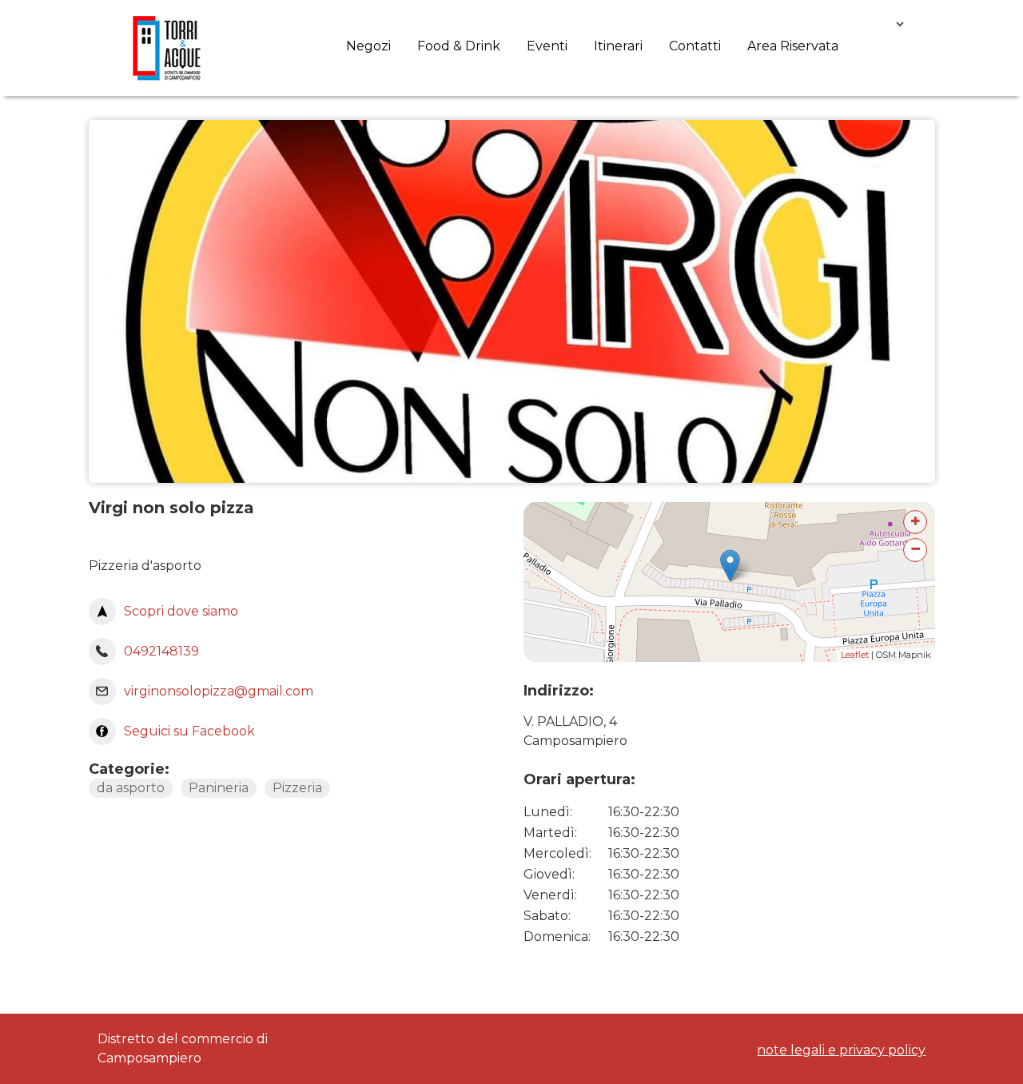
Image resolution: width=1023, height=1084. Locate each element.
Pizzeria (297, 787)
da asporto (131, 787)
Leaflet (855, 654)
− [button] (915, 549)
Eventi (547, 46)
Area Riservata (792, 46)
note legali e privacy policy (841, 1050)
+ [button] (915, 521)
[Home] (167, 48)
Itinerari (618, 46)
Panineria (219, 787)
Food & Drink (458, 46)
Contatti (695, 46)
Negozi (368, 46)
